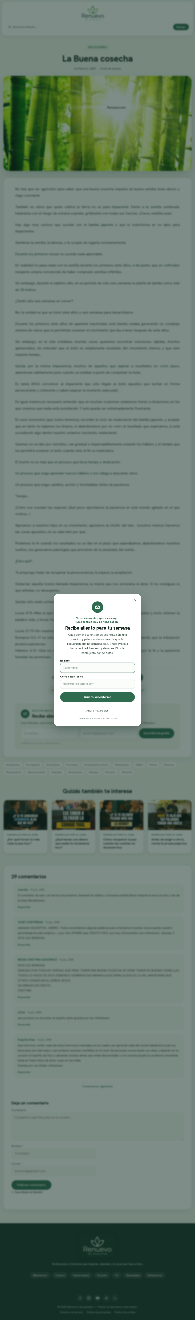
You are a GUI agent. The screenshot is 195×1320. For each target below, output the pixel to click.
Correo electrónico (71, 676)
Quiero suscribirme (97, 697)
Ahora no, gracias (97, 710)
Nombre (65, 660)
